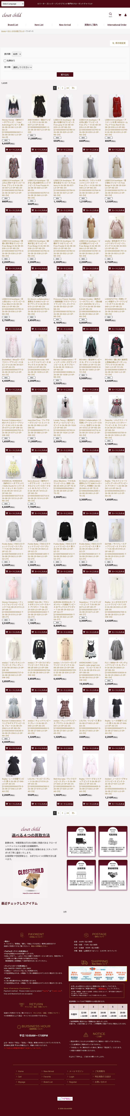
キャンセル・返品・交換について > (46, 1013)
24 (68, 88)
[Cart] (119, 15)
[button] (110, 15)
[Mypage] (125, 15)
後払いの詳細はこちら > (39, 946)
